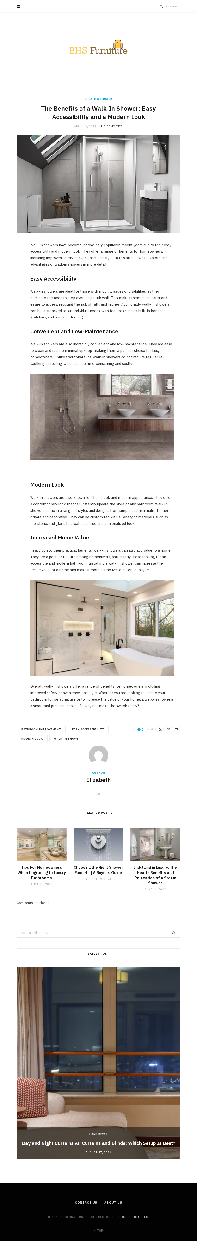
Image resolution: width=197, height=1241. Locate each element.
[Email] (14, 298)
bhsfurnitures (134, 1217)
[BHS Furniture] (98, 46)
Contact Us (86, 1202)
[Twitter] (14, 273)
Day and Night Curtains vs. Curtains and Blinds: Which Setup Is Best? (98, 1143)
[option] (98, 1063)
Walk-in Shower (67, 738)
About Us (113, 1202)
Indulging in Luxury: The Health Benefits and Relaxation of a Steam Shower (155, 875)
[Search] (161, 6)
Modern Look (32, 738)
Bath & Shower (100, 99)
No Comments (112, 126)
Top (99, 1230)
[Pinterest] (14, 285)
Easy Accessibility (88, 729)
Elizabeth (98, 779)
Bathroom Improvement (41, 729)
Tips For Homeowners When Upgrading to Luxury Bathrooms (42, 872)
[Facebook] (14, 261)
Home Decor (98, 1134)
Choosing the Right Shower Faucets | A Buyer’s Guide (98, 870)
